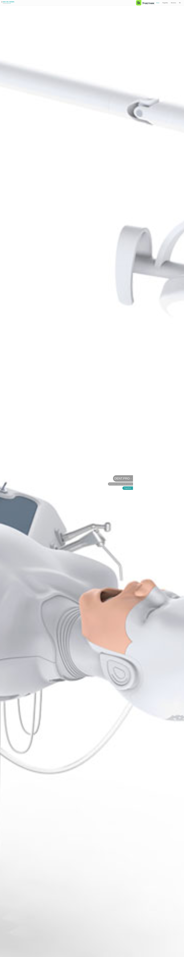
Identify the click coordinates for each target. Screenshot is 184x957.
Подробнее (127, 488)
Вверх (157, 2)
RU (180, 2)
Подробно (165, 2)
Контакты (173, 2)
